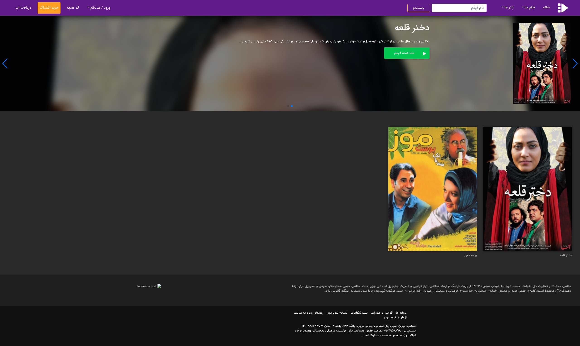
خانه (546, 8)
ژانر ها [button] (509, 8)
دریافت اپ (23, 8)
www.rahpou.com (393, 335)
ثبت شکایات (359, 313)
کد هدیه (73, 8)
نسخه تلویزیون (337, 313)
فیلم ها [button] (529, 8)
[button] (292, 106)
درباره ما (401, 313)
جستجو (418, 7)
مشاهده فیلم (404, 53)
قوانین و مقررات (382, 313)
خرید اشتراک (49, 8)
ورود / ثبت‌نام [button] (100, 8)
